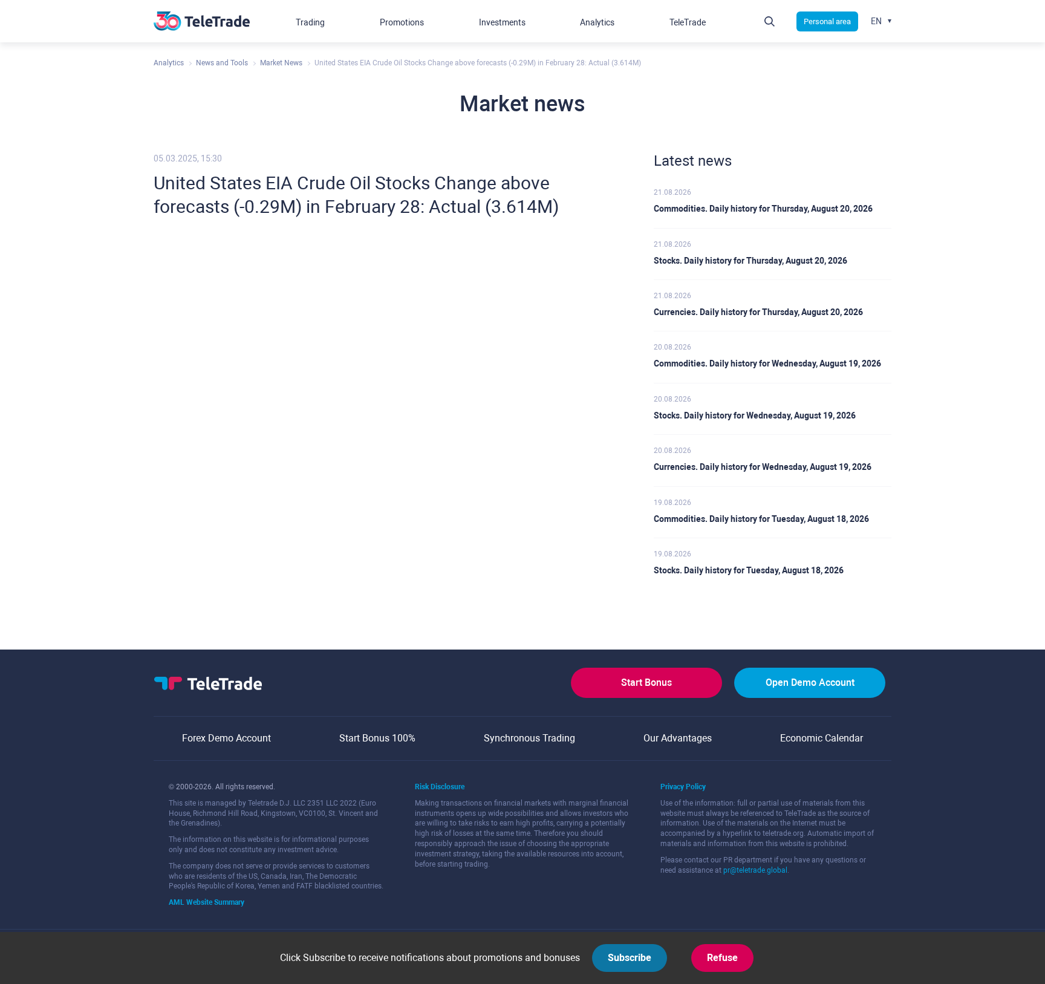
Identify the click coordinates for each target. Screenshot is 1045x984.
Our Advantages (677, 738)
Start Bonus (646, 682)
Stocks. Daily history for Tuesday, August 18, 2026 (749, 570)
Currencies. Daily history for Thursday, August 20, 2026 (758, 312)
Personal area (827, 21)
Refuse (722, 957)
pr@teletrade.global (755, 870)
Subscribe (629, 957)
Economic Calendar (821, 738)
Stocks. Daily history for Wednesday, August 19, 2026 (755, 415)
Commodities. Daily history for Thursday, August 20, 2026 (763, 208)
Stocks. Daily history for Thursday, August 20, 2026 (750, 261)
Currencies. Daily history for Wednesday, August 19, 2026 (762, 467)
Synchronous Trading (529, 738)
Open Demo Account (810, 682)
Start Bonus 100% (377, 738)
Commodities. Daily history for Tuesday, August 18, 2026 (761, 519)
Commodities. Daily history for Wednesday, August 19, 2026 (767, 363)
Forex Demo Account (226, 738)
